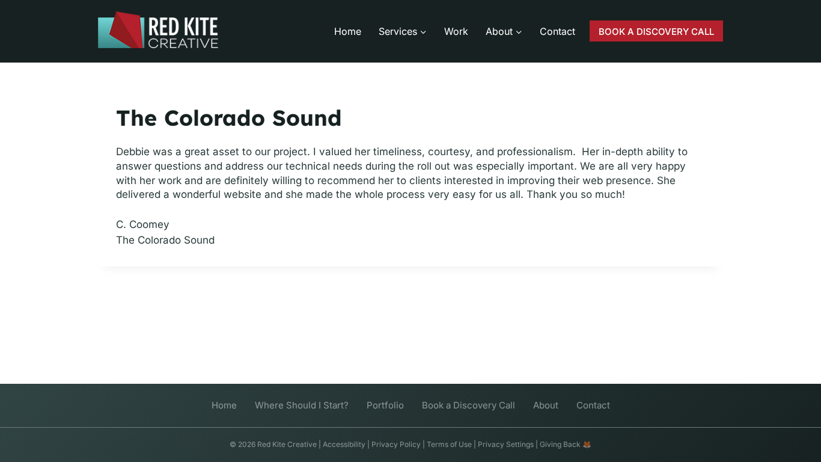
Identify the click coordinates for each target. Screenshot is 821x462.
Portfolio (385, 405)
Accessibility (344, 444)
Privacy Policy (396, 444)
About (545, 405)
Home (347, 31)
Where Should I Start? (302, 405)
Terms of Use (449, 444)
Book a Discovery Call (468, 405)
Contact (557, 31)
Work (456, 31)
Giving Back (560, 444)
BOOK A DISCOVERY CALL (656, 31)
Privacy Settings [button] (506, 444)
